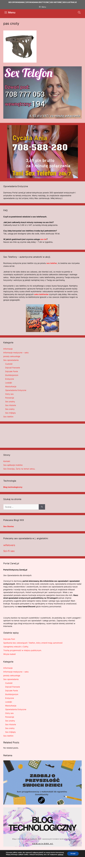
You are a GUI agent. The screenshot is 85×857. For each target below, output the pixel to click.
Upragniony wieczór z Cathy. (16, 647)
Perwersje (9, 398)
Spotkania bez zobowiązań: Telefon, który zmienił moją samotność (33, 643)
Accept (73, 853)
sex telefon (51, 263)
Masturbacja (10, 386)
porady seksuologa (11, 356)
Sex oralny (9, 409)
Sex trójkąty (10, 413)
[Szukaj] (42, 507)
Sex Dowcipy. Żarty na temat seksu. (19, 469)
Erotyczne (9, 379)
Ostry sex (9, 394)
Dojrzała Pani (9, 639)
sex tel (43, 239)
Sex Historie (10, 405)
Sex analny (10, 401)
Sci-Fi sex (9, 551)
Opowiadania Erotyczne (15, 390)
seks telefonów (41, 294)
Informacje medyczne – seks (16, 353)
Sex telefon (8, 417)
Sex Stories (8, 526)
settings (60, 855)
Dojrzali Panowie (12, 368)
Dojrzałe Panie (11, 371)
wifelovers (9, 545)
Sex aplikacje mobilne (13, 465)
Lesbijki (8, 383)
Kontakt (6, 461)
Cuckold (8, 364)
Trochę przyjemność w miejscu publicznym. (22, 650)
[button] (79, 12)
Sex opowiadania (11, 360)
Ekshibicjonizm (11, 375)
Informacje (8, 349)
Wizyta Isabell (9, 654)
